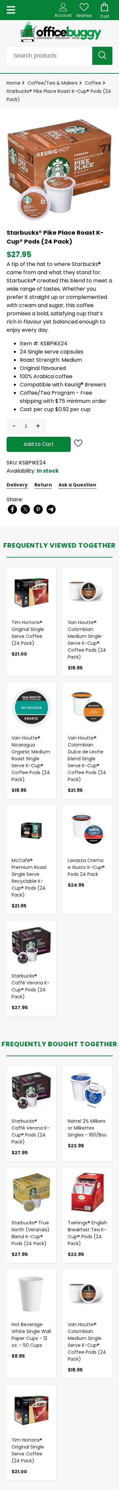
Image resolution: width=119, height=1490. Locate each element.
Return (43, 485)
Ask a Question (77, 485)
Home (13, 83)
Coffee (93, 83)
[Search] (102, 56)
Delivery (17, 485)
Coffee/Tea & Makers (52, 83)
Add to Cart (38, 444)
